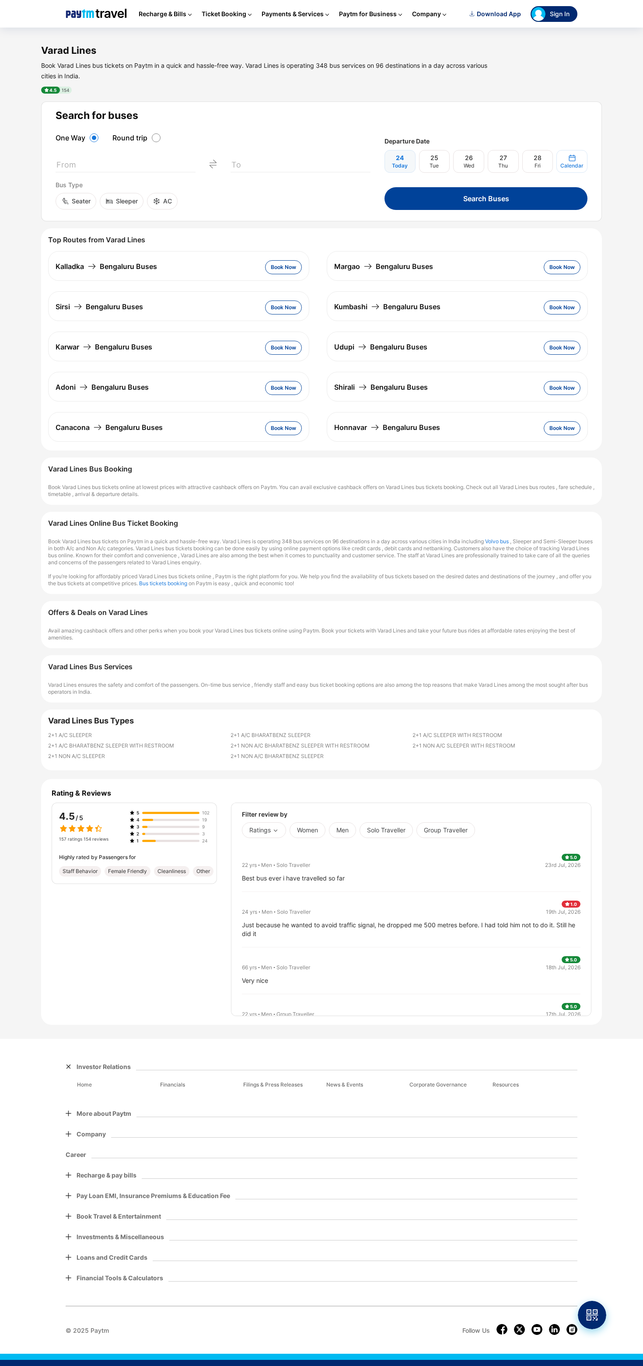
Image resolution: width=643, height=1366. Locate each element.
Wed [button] (469, 165)
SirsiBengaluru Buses (99, 306)
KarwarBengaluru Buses (104, 346)
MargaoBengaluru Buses (383, 266)
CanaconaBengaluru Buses (109, 427)
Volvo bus (497, 541)
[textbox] (126, 166)
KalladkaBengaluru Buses (106, 266)
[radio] (78, 138)
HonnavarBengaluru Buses (387, 427)
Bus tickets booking (163, 583)
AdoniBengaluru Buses (102, 387)
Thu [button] (503, 165)
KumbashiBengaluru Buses (387, 306)
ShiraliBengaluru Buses (381, 387)
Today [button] (400, 165)
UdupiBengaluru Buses (380, 346)
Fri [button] (538, 165)
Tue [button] (434, 165)
